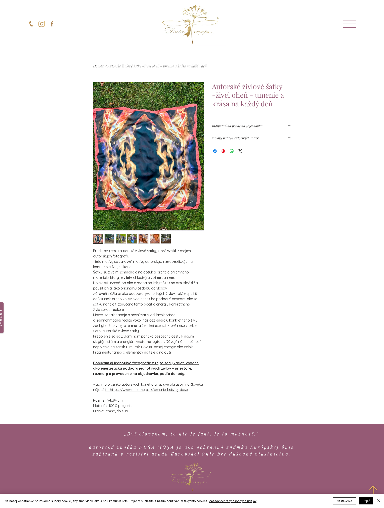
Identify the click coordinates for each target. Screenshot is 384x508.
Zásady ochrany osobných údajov (232, 501)
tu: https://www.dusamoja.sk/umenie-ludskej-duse (146, 389)
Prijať (366, 501)
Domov (98, 66)
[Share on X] (240, 151)
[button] (349, 24)
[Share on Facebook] (215, 151)
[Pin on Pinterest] (223, 151)
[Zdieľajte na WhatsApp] (231, 151)
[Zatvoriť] (378, 500)
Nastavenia (344, 501)
